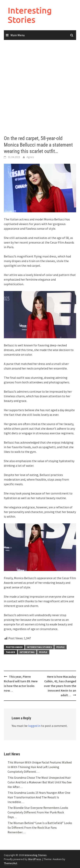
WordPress (34, 859)
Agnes (30, 157)
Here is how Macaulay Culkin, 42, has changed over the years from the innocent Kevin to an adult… (60, 686)
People (60, 647)
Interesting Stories (30, 15)
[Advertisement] (40, 87)
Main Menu (17, 35)
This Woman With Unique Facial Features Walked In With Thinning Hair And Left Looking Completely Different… (40, 767)
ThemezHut (10, 863)
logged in (34, 726)
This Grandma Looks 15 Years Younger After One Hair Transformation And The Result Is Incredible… (39, 797)
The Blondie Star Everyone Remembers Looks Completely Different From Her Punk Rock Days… (38, 812)
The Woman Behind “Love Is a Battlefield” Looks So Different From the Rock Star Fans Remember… (40, 827)
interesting (27, 652)
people (43, 652)
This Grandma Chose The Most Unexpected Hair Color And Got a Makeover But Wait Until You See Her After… (40, 782)
